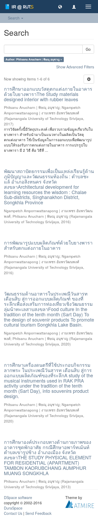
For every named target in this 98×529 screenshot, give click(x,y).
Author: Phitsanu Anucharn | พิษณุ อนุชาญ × (33, 59)
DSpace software (18, 497)
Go (88, 49)
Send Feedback (38, 513)
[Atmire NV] (79, 503)
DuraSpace (13, 508)
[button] (60, 6)
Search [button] (14, 18)
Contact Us (13, 513)
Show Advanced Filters (75, 66)
